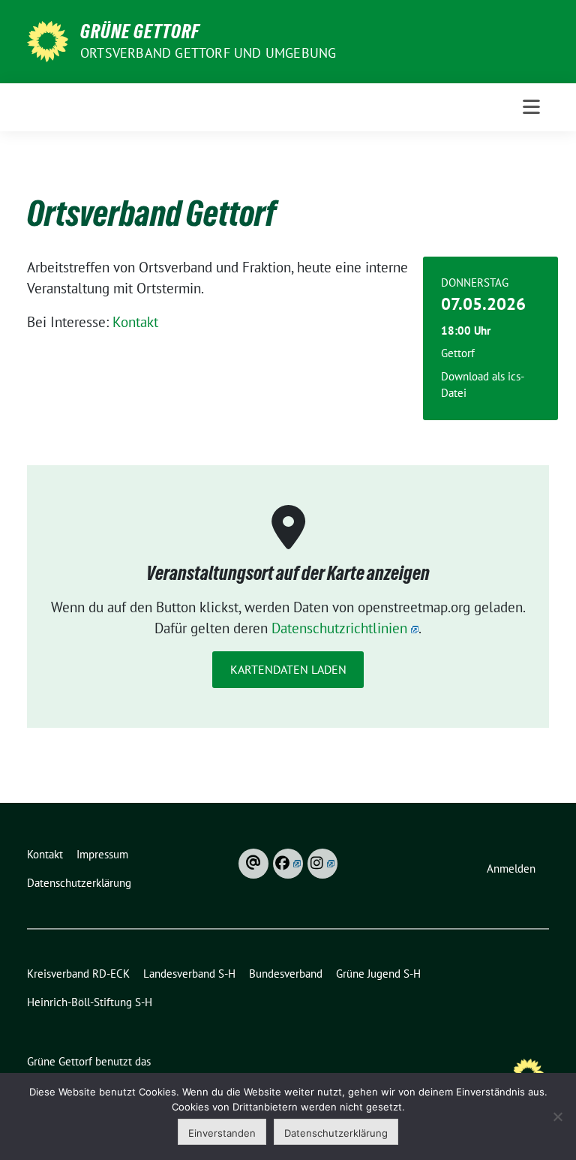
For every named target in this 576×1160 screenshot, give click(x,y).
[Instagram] (323, 864)
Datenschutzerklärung (336, 1133)
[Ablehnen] (557, 1116)
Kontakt (135, 322)
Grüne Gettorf (140, 31)
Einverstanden (222, 1133)
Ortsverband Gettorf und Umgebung (208, 53)
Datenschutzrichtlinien (339, 628)
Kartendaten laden (288, 669)
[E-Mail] (253, 864)
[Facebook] (288, 864)
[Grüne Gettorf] (47, 40)
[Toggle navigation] (531, 107)
